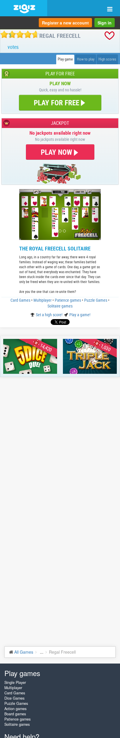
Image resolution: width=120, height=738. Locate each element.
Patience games (68, 300)
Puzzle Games (96, 300)
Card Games (20, 300)
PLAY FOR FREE (56, 102)
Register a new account (65, 23)
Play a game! (79, 314)
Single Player (15, 682)
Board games (15, 713)
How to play (85, 59)
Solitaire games (60, 306)
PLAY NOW (57, 152)
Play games (22, 673)
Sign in (105, 23)
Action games (15, 708)
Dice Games (14, 698)
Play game (65, 59)
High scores (107, 59)
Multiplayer (42, 300)
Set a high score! (49, 314)
